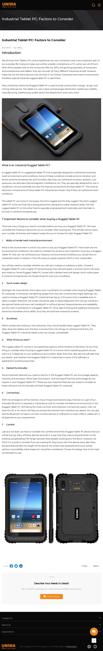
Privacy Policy (72, 646)
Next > (96, 566)
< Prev (84, 566)
